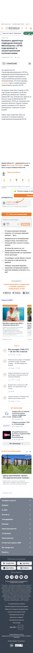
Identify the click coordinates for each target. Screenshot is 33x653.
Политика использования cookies (16, 612)
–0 (29, 210)
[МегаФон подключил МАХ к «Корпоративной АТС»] (13, 314)
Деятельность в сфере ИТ (16, 617)
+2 (24, 210)
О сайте (4, 510)
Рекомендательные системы (16, 614)
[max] (7, 577)
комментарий (11, 63)
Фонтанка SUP (6, 24)
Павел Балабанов (13, 172)
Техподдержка (7, 519)
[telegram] (12, 577)
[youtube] (21, 577)
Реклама (5, 524)
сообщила (5, 83)
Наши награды (16, 622)
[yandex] (26, 577)
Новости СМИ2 (7, 300)
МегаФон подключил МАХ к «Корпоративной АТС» (13, 324)
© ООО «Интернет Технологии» (16, 641)
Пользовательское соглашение (16, 603)
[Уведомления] (26, 28)
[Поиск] (22, 28)
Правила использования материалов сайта (16, 609)
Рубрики (5, 505)
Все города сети (8, 547)
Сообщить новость (9, 500)
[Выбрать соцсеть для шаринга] (30, 63)
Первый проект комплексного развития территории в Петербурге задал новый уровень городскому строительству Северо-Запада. (16, 482)
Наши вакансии (7, 538)
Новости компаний (11, 451)
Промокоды (16, 408)
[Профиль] (31, 28)
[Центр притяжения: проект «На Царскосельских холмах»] (16, 464)
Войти (8, 225)
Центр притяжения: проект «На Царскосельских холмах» (16, 477)
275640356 (9, 202)
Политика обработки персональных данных (16, 606)
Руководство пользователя (16, 620)
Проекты (5, 552)
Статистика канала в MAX (11, 543)
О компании (6, 533)
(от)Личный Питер (18, 24)
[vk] (16, 577)
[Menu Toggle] (2, 28)
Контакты (5, 515)
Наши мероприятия (9, 529)
